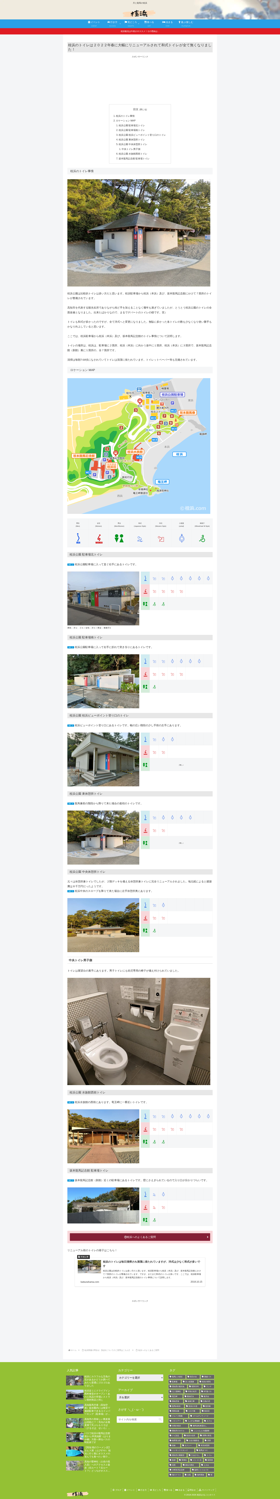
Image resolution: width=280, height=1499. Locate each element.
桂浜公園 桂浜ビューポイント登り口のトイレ (142, 135)
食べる (169, 1490)
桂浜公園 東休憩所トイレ (132, 139)
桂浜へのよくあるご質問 (141, 1237)
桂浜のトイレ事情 (125, 116)
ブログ (118, 1490)
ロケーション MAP (126, 120)
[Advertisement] (140, 79)
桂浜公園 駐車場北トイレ (132, 125)
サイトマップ (207, 1490)
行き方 (143, 1490)
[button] (160, 1419)
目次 (135, 109)
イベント (130, 1490)
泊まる (181, 1490)
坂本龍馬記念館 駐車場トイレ (134, 158)
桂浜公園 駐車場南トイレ (132, 130)
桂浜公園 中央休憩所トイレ (133, 144)
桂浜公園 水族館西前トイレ (133, 153)
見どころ (156, 1490)
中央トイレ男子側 (131, 149)
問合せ (192, 1490)
